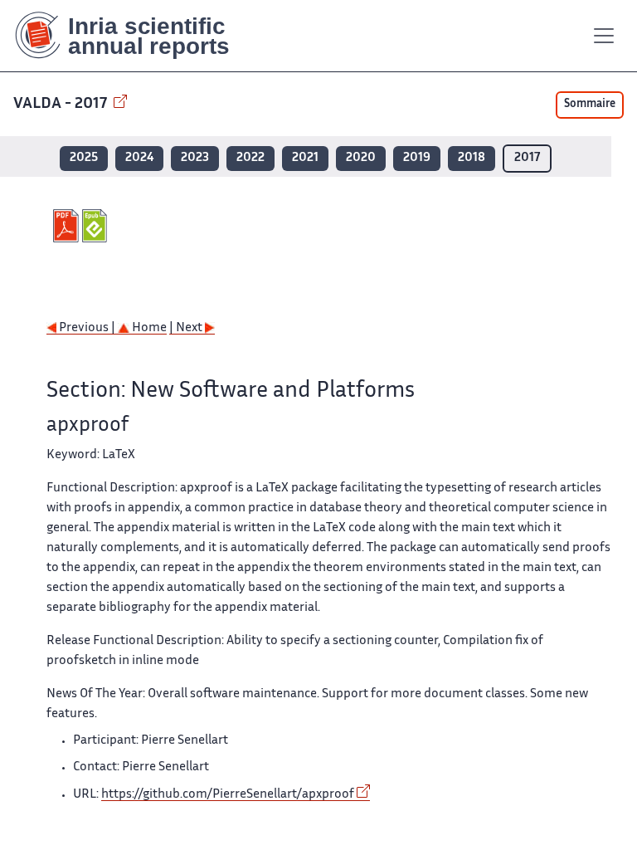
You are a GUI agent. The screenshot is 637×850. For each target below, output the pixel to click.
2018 (471, 158)
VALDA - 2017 (61, 104)
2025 (84, 158)
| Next (187, 328)
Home (148, 328)
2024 (139, 158)
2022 (250, 158)
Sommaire (589, 105)
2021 (305, 158)
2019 (416, 158)
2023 (195, 158)
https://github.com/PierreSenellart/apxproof (227, 794)
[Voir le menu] (604, 35)
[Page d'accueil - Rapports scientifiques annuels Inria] (134, 36)
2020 (361, 158)
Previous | (87, 328)
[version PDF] (67, 225)
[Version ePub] (96, 225)
